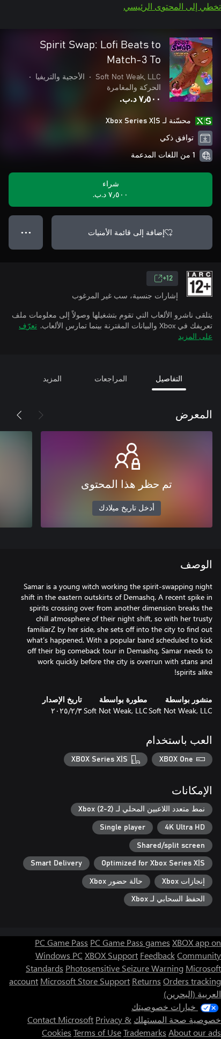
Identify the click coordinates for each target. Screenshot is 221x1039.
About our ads (194, 1032)
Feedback (157, 955)
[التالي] (19, 415)
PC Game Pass (61, 942)
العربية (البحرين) (192, 993)
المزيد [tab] (52, 378)
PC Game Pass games (130, 942)
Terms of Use (97, 1032)
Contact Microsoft (60, 1019)
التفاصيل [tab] (169, 378)
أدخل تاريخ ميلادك (126, 508)
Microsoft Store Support (85, 981)
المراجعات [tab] (110, 378)
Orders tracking (192, 981)
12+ (168, 278)
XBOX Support (111, 955)
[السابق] (40, 415)
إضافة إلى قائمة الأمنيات (126, 232)
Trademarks (144, 1032)
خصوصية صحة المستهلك (177, 1019)
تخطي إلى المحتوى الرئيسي (172, 6)
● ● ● (26, 232)
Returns (146, 981)
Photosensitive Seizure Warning (124, 968)
